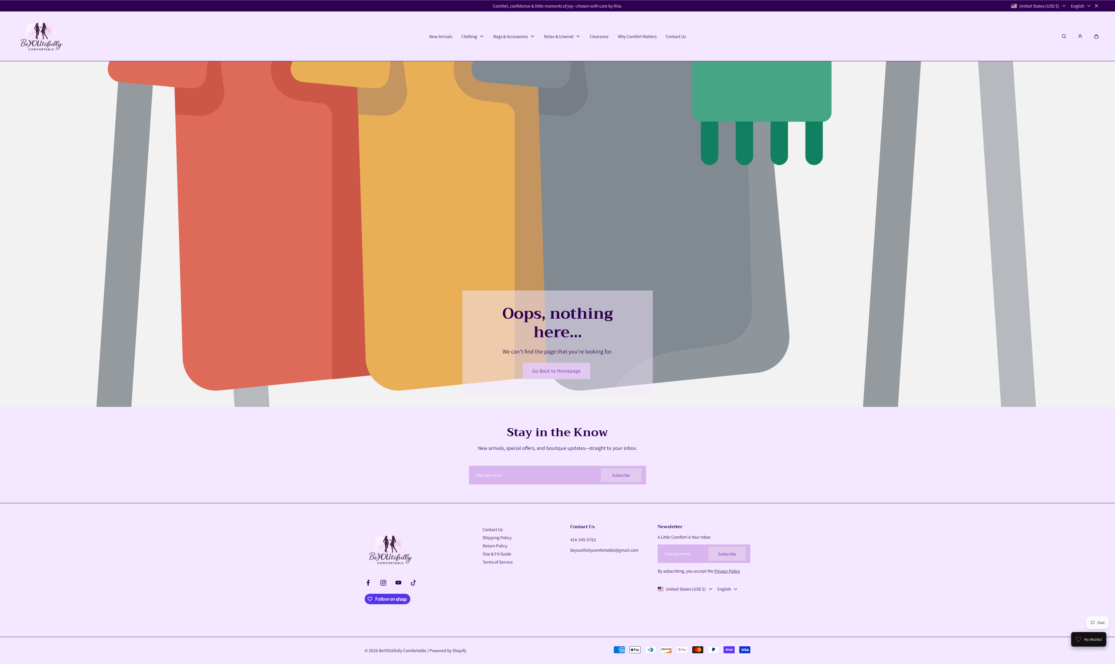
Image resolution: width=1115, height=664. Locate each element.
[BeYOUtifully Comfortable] (41, 36)
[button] (1096, 36)
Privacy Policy (727, 571)
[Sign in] (1080, 36)
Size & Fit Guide (497, 554)
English (1077, 6)
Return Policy (495, 545)
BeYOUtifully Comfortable (402, 650)
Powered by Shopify (447, 650)
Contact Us (493, 529)
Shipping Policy (497, 537)
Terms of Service (498, 562)
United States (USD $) (1039, 6)
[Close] (1096, 5)
